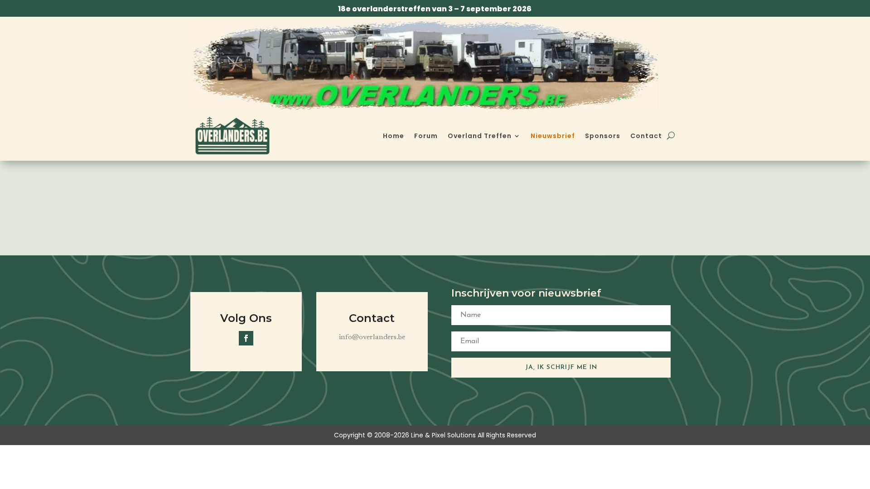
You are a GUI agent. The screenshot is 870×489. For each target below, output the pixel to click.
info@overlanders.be (372, 337)
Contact (646, 135)
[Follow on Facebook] (246, 338)
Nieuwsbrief (553, 135)
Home (393, 135)
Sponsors (602, 135)
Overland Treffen (480, 135)
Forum (426, 135)
